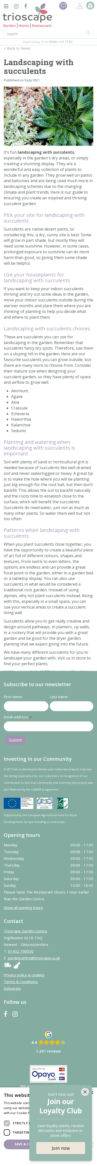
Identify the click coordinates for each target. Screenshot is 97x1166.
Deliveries (12, 988)
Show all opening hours (23, 907)
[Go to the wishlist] (63, 6)
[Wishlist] (63, 6)
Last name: (59, 696)
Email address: (18, 717)
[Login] (80, 6)
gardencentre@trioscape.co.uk (34, 957)
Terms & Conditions (21, 981)
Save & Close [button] (26, 1144)
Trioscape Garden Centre (25, 930)
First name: (13, 696)
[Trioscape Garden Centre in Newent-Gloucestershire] (27, 15)
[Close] (85, 1092)
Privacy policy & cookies (24, 974)
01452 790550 (21, 951)
